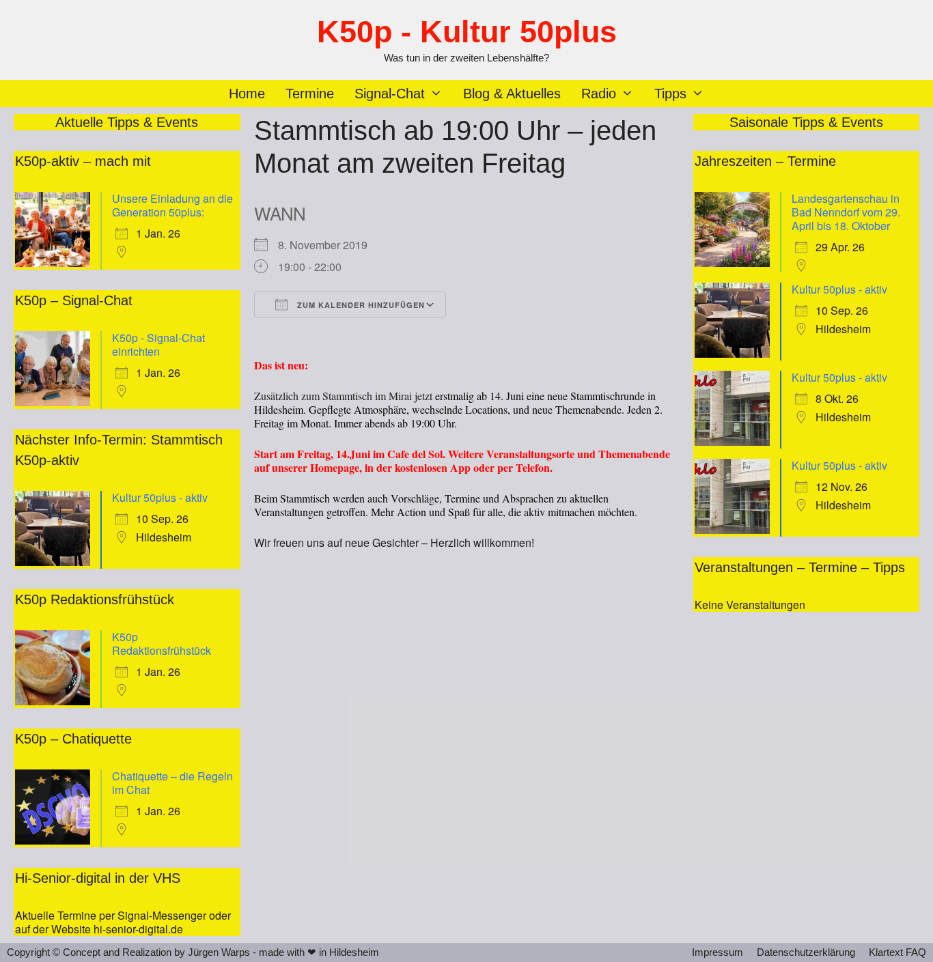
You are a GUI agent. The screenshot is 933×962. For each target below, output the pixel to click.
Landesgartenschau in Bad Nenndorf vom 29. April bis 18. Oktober (846, 212)
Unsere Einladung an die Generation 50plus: (172, 205)
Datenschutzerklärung (806, 952)
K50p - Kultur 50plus (467, 31)
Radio (598, 93)
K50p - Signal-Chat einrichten (158, 344)
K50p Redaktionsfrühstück (161, 643)
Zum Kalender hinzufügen (359, 305)
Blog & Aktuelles (512, 93)
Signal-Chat (389, 93)
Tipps (670, 93)
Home (247, 93)
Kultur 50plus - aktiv (160, 497)
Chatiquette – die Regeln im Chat (172, 782)
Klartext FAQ (897, 952)
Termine (310, 93)
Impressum (717, 952)
